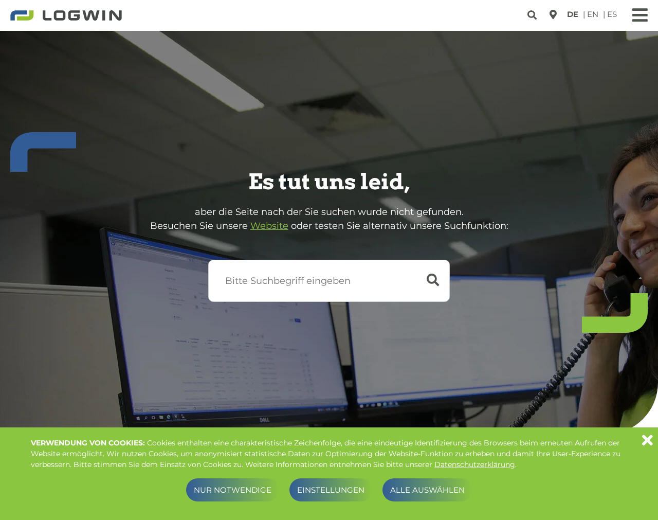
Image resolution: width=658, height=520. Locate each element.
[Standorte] (553, 14)
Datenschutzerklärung (474, 464)
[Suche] (533, 13)
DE (572, 14)
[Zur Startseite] (66, 16)
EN (592, 14)
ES (612, 14)
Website (269, 225)
